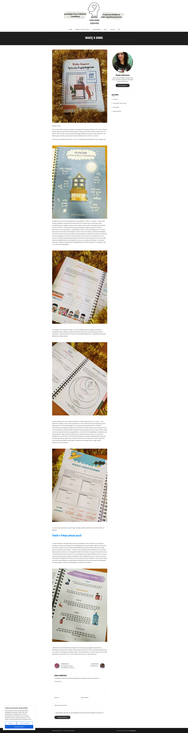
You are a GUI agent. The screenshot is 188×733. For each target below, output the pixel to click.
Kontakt (112, 29)
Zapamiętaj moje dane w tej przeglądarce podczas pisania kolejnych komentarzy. (80, 713)
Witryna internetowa (61, 705)
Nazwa (57, 697)
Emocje (115, 99)
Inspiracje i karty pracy (82, 29)
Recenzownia (97, 29)
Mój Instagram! (123, 85)
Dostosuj (10, 723)
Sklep (105, 29)
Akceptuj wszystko (19, 727)
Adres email (85, 697)
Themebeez (132, 730)
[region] (19, 718)
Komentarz (58, 681)
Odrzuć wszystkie (24, 723)
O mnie (70, 29)
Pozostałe (116, 107)
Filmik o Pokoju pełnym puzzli (66, 535)
